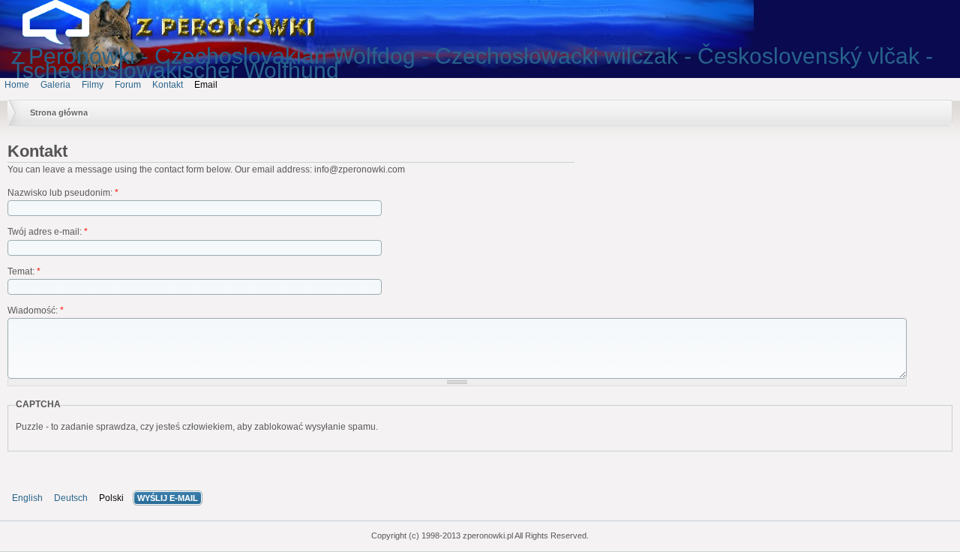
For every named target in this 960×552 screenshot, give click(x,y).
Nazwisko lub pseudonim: (63, 193)
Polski (111, 498)
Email (206, 85)
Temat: (24, 271)
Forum (128, 85)
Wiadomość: (36, 310)
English (27, 498)
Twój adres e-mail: (48, 231)
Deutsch (71, 498)
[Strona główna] (67, 41)
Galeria (55, 85)
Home (16, 85)
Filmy (93, 85)
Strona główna (59, 112)
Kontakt (167, 85)
